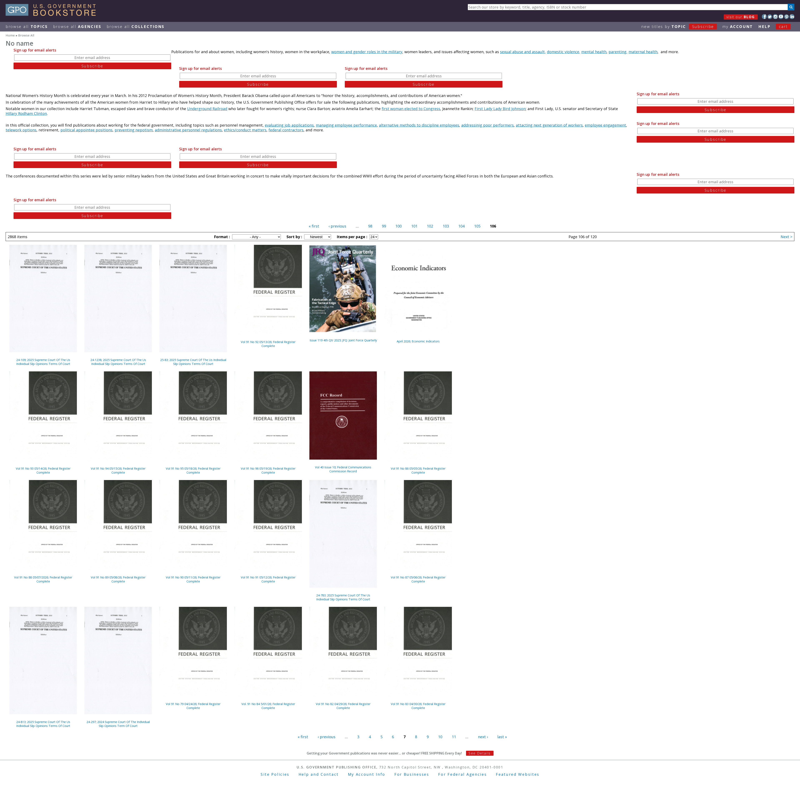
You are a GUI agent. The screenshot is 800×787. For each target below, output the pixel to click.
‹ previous (337, 226)
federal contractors (286, 129)
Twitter (770, 16)
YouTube (781, 16)
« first (314, 226)
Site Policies (275, 774)
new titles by (677, 26)
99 (384, 226)
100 (398, 226)
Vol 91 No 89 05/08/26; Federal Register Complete (118, 579)
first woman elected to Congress (411, 108)
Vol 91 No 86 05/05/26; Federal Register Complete (418, 470)
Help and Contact (319, 774)
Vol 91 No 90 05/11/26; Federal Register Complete (193, 579)
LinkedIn (792, 16)
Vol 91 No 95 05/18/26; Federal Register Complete (193, 470)
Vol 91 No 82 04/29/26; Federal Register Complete (343, 706)
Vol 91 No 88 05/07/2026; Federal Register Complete (43, 579)
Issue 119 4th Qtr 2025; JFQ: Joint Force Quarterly (343, 340)
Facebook (764, 16)
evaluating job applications (289, 125)
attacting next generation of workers (549, 125)
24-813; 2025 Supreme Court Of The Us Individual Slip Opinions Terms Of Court (43, 724)
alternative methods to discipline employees (419, 125)
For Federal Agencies (462, 774)
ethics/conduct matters (245, 129)
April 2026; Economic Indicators (418, 341)
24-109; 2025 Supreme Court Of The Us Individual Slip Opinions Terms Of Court (43, 362)
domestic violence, (563, 51)
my (737, 26)
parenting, (618, 51)
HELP (764, 26)
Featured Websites (517, 774)
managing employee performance (346, 125)
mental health (593, 51)
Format (221, 236)
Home (10, 35)
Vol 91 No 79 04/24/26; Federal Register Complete (193, 706)
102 (430, 226)
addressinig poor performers (487, 125)
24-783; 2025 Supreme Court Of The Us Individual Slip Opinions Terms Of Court (343, 597)
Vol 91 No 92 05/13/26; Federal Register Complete (268, 344)
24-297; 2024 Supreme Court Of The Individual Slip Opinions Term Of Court (118, 724)
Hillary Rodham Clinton (26, 113)
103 (446, 226)
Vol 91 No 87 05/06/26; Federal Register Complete (418, 579)
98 (370, 226)
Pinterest (786, 16)
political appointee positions (86, 129)
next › (483, 736)
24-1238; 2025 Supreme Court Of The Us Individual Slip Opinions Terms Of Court (118, 362)
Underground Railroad (207, 108)
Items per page (351, 236)
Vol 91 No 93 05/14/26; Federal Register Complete (43, 470)
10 (440, 736)
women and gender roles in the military (366, 51)
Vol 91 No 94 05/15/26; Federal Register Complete (118, 470)
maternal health (643, 51)
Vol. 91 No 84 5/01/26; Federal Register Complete (268, 706)
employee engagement (605, 125)
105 (477, 226)
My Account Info (366, 774)
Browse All (27, 26)
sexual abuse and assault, (523, 51)
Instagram (775, 16)
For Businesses (411, 774)
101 (414, 226)
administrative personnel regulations (188, 129)
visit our (740, 17)
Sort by (293, 236)
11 (454, 736)
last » (502, 736)
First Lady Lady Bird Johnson (500, 108)
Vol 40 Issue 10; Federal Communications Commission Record (343, 469)
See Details (480, 753)
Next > (786, 236)
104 (461, 226)
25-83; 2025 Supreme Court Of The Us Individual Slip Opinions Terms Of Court (193, 362)
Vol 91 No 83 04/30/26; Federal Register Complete (418, 706)
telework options (21, 129)
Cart (783, 26)
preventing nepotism (134, 129)
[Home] (53, 14)
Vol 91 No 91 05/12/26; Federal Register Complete (268, 579)
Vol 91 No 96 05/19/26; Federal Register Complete (268, 470)
